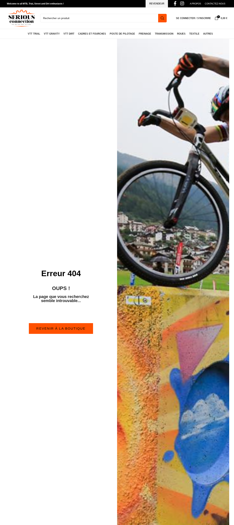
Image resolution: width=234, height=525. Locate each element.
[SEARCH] (162, 18)
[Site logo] (21, 17)
